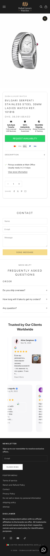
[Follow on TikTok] (24, 538)
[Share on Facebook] (14, 191)
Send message (24, 252)
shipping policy (9, 502)
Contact (6, 489)
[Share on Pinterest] (22, 191)
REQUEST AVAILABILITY (25, 138)
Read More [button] (17, 377)
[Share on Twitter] (18, 191)
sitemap (6, 507)
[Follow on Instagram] (11, 538)
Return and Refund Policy (14, 485)
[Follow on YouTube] (18, 538)
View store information (17, 172)
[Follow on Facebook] (4, 538)
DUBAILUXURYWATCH (16, 96)
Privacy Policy (9, 494)
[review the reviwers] (14, 348)
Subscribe (13, 467)
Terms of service (10, 480)
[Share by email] (25, 191)
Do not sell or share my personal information (22, 498)
